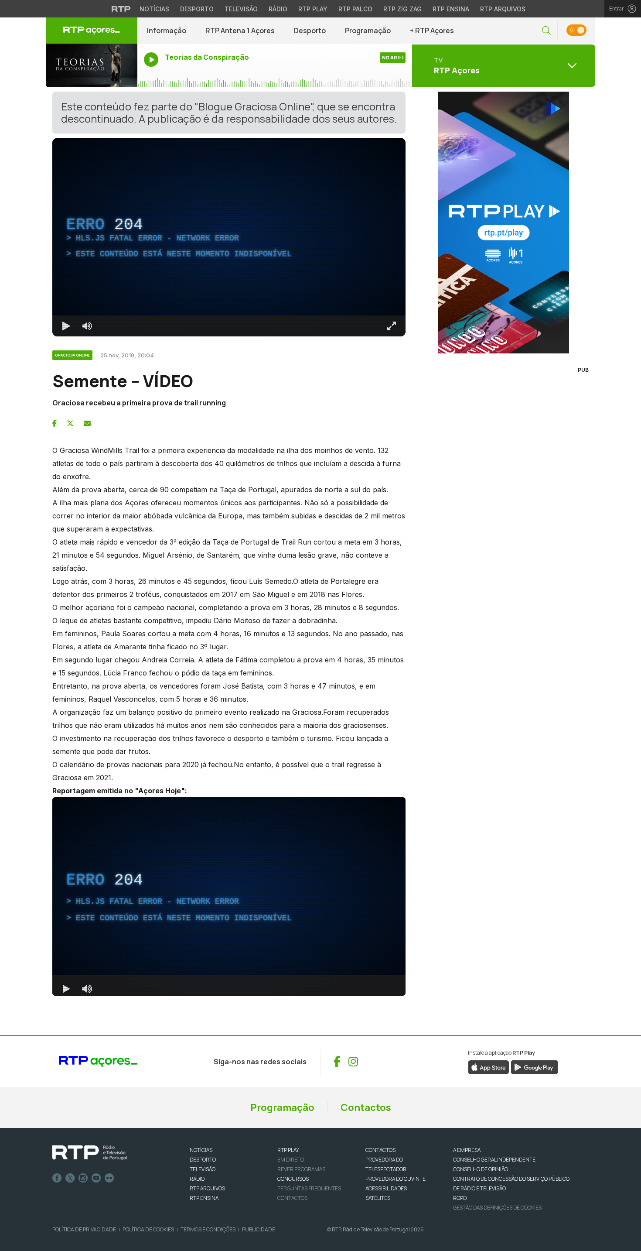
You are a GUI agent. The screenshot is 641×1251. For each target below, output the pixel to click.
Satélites (377, 1198)
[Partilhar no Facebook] (54, 423)
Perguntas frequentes (309, 1188)
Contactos (366, 1107)
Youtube (96, 1178)
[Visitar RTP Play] (504, 222)
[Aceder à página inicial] (91, 30)
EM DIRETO (290, 1159)
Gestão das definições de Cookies (497, 1207)
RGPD (460, 1198)
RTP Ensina (451, 9)
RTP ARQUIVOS (207, 1188)
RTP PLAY (288, 1150)
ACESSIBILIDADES (386, 1188)
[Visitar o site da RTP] (121, 8)
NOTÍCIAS (201, 1150)
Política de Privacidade (84, 1229)
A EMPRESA (467, 1150)
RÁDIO (197, 1178)
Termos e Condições (208, 1229)
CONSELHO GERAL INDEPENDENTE (494, 1159)
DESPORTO (203, 1159)
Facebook (57, 1178)
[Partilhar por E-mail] (87, 423)
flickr (109, 1178)
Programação (368, 30)
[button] (546, 30)
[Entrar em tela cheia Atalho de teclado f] (391, 325)
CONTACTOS (380, 1150)
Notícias (154, 9)
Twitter (70, 1178)
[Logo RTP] (89, 1152)
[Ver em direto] (91, 65)
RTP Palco (355, 9)
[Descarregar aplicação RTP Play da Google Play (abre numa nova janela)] (534, 1066)
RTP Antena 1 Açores (240, 30)
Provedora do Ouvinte (395, 1178)
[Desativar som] (87, 325)
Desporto (197, 9)
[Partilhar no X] (70, 423)
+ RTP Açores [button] (432, 30)
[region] (229, 237)
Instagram (83, 1178)
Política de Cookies (148, 1229)
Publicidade (258, 1229)
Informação (166, 30)
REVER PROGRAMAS (301, 1169)
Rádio (278, 9)
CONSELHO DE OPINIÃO (480, 1169)
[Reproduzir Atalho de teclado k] (66, 325)
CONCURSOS (293, 1178)
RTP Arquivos (502, 9)
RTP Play (312, 9)
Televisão (241, 9)
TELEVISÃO (202, 1169)
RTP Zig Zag (402, 9)
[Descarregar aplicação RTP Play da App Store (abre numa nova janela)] (488, 1066)
